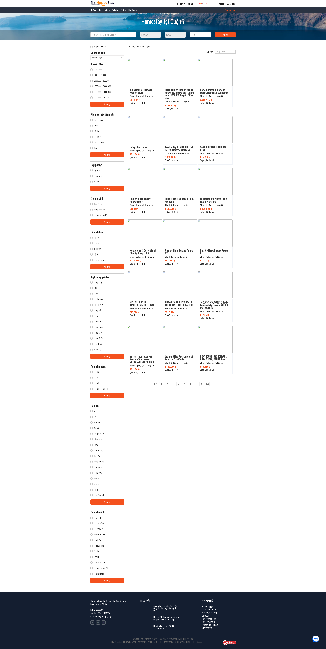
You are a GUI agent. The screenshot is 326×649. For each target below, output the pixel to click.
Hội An (122, 10)
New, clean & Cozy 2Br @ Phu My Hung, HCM (143, 251)
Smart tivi (97, 518)
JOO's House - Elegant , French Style (141, 91)
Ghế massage (99, 529)
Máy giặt (97, 428)
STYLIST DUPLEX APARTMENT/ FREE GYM (142, 303)
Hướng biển (97, 310)
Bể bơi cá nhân (99, 322)
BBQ (95, 288)
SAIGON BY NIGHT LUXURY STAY (213, 148)
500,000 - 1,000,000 (101, 75)
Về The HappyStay (208, 606)
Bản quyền (205, 615)
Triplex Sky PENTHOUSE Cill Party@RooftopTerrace (179, 148)
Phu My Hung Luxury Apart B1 (214, 251)
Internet (96, 484)
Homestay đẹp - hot (209, 618)
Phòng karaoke (99, 327)
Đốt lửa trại (97, 350)
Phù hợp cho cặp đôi (101, 389)
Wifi (95, 411)
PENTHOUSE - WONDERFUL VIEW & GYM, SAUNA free (213, 358)
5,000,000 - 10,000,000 (103, 97)
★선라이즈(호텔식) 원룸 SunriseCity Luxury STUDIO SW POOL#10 (214, 305)
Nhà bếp (96, 383)
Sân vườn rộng (99, 523)
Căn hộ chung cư (99, 120)
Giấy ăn (96, 445)
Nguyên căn (98, 170)
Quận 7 (149, 46)
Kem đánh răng (99, 462)
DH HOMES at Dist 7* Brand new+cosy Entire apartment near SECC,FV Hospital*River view (180, 94)
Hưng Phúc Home (139, 147)
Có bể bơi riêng (99, 574)
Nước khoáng (98, 450)
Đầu (155, 384)
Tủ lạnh (96, 243)
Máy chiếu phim (99, 534)
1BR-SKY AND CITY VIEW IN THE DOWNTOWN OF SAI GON (179, 303)
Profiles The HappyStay (210, 624)
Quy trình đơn (207, 627)
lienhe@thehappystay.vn (104, 616)
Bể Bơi (96, 294)
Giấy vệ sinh (98, 439)
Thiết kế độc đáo (99, 562)
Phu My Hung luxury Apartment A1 (140, 200)
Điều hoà (97, 422)
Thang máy (98, 473)
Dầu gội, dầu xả (99, 434)
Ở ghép (96, 182)
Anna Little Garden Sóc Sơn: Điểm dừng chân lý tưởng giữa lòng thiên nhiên (165, 608)
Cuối (207, 384)
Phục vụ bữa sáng (100, 260)
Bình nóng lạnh (99, 495)
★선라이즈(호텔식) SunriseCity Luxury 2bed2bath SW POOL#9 (142, 359)
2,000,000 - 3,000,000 (102, 86)
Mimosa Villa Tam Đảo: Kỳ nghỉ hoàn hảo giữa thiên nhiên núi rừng (166, 618)
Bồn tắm (96, 490)
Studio (96, 126)
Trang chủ (131, 46)
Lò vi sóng (97, 249)
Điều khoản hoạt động (209, 612)
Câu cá (96, 316)
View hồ (96, 551)
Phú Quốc (131, 10)
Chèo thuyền (98, 344)
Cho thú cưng (98, 299)
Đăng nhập (231, 3)
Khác (95, 148)
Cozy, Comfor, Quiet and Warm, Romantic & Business (215, 91)
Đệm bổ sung (98, 204)
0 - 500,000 (98, 69)
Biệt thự (96, 131)
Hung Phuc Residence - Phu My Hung (179, 200)
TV (95, 417)
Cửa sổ (96, 378)
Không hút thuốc (99, 210)
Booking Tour (230, 10)
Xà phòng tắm (99, 467)
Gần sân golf (98, 305)
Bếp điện (97, 238)
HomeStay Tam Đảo (209, 621)
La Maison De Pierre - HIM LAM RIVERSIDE (213, 200)
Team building (99, 546)
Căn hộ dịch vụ (99, 142)
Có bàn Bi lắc (98, 338)
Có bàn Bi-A (98, 333)
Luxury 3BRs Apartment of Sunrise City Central (179, 358)
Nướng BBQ (98, 282)
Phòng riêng (98, 176)
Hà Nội (93, 10)
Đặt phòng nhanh (100, 47)
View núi (97, 557)
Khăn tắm (97, 456)
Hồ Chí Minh (103, 10)
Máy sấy (96, 478)
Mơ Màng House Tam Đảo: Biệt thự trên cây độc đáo (165, 627)
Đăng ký (222, 3)
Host (208, 3)
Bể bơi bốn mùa (99, 540)
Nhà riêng (97, 137)
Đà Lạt (114, 10)
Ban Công (97, 372)
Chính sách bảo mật (209, 609)
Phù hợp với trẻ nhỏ (100, 215)
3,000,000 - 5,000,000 (102, 92)
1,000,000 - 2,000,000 (102, 81)
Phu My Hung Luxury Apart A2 (179, 251)
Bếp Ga (96, 254)
